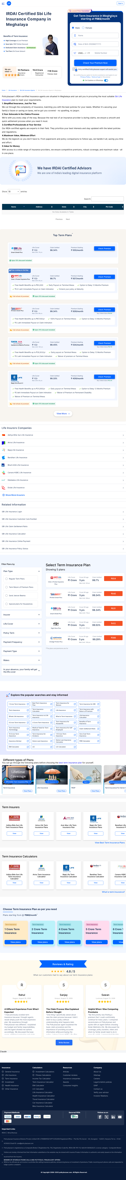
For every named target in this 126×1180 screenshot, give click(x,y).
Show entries (14, 191)
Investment (9, 1082)
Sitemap (97, 1075)
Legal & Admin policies (103, 1082)
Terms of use (96, 77)
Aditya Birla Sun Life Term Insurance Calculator (14, 875)
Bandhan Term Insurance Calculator (95, 875)
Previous (59, 219)
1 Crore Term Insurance (17, 704)
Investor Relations (101, 1096)
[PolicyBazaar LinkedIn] (113, 1117)
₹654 (113, 578)
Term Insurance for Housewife (62, 722)
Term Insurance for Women (62, 704)
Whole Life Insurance (16, 716)
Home (3, 90)
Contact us (98, 1089)
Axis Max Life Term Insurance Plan (68, 826)
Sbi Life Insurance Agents (27, 90)
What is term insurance (113, 892)
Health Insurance (12, 1085)
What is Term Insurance (64, 716)
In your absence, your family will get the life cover (20, 670)
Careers (97, 1078)
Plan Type (8, 571)
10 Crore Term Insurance (14, 735)
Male (77, 28)
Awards (66, 1082)
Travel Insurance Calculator (43, 1099)
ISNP (96, 1085)
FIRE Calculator (84, 741)
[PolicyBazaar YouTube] (120, 1117)
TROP (73, 788)
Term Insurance (14, 710)
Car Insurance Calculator (42, 1103)
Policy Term (8, 633)
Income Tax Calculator (41, 1078)
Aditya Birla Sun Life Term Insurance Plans (14, 826)
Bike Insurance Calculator (42, 1106)
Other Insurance (11, 1089)
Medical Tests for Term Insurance (40, 729)
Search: (87, 199)
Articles (66, 1072)
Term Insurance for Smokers (39, 735)
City (85, 207)
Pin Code (109, 207)
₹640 (113, 593)
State (64, 207)
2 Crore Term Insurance (40, 722)
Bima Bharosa (12, 1133)
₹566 (113, 637)
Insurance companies (71, 1078)
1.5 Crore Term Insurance (61, 735)
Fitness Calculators (43, 1075)
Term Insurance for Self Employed (64, 729)
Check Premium (104, 248)
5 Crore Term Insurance (17, 722)
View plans (15, 942)
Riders (6, 660)
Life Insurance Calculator (84, 716)
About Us (97, 1072)
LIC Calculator (61, 747)
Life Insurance (12, 90)
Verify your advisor (101, 1092)
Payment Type (10, 651)
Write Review (64, 1042)
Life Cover (8, 624)
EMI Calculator (14, 747)
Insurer (6, 614)
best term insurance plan (70, 762)
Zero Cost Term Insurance (84, 735)
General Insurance (12, 1072)
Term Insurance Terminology (14, 729)
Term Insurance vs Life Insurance (40, 716)
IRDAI (4, 1133)
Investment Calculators (45, 1072)
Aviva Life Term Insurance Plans (41, 826)
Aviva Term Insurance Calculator (41, 875)
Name (13, 207)
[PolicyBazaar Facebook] (100, 1117)
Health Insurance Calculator (43, 1096)
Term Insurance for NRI (87, 704)
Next (68, 219)
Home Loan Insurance (40, 741)
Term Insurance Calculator (37, 710)
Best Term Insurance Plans (112, 842)
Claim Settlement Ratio (87, 729)
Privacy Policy (85, 77)
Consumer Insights (70, 1085)
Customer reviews (70, 1075)
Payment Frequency (12, 642)
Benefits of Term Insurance (85, 722)
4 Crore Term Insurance (66, 931)
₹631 (113, 608)
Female (89, 28)
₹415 (113, 623)
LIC (33, 747)
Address (39, 207)
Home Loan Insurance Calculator (63, 741)
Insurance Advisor (15, 741)
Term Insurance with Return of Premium (86, 710)
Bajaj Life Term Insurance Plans (95, 826)
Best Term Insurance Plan (39, 704)
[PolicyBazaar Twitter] (106, 1117)
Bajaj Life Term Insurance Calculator (68, 875)
